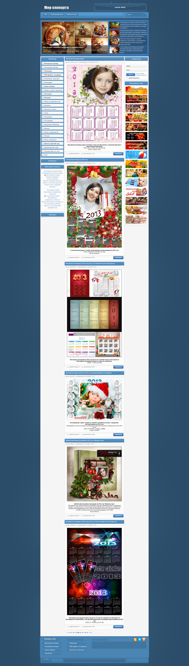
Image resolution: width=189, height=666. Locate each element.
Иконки (46, 128)
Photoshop (73, 643)
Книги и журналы (50, 140)
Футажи (47, 136)
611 (91, 633)
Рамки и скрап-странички (53, 90)
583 (74, 633)
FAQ (45, 155)
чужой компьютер (133, 78)
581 (69, 633)
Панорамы (48, 117)
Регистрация (140, 73)
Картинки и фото (50, 109)
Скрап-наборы (50, 650)
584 (76, 633)
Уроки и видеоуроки (51, 132)
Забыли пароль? (141, 75)
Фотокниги (48, 653)
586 (80, 633)
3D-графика (48, 120)
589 (87, 633)
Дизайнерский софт (51, 147)
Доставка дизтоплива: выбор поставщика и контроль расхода (52, 179)
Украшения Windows (51, 124)
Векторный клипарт (52, 643)
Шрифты (47, 105)
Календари (48, 82)
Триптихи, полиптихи (76, 650)
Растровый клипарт (51, 67)
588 (85, 633)
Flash (46, 113)
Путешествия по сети (52, 151)
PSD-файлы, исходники (77, 646)
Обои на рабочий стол (52, 101)
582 (71, 633)
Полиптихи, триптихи (51, 78)
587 (83, 633)
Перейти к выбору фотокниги (91, 51)
